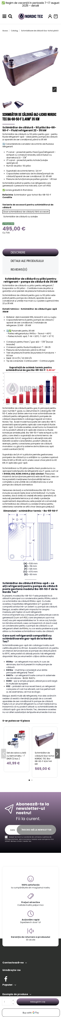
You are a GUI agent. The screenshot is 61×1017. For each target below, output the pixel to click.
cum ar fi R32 (20, 617)
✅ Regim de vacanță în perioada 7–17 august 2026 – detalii (31, 4)
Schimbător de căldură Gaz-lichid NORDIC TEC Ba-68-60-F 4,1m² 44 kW (44, 758)
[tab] (30, 252)
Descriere (18, 252)
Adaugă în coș (37, 1001)
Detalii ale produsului (27, 261)
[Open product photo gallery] (54, 89)
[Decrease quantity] (13, 1003)
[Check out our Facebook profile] (5, 978)
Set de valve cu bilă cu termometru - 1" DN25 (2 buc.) (16, 755)
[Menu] (4, 16)
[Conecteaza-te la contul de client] (50, 16)
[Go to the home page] (30, 16)
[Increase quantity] (13, 1000)
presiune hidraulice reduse (41, 291)
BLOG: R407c (29, 678)
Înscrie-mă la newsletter (36, 829)
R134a (25, 628)
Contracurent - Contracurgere (39, 360)
